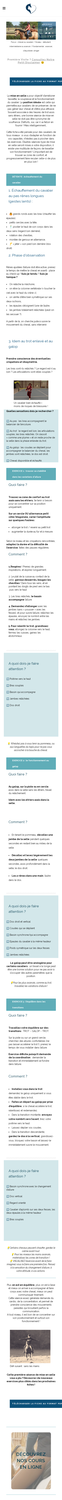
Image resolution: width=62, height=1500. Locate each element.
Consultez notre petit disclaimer (36, 61)
